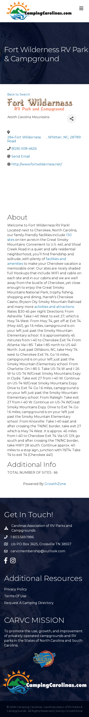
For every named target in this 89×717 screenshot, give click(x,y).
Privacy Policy (15, 589)
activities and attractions (54, 307)
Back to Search (18, 94)
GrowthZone (55, 484)
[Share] (71, 118)
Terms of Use (15, 596)
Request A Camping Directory (29, 603)
